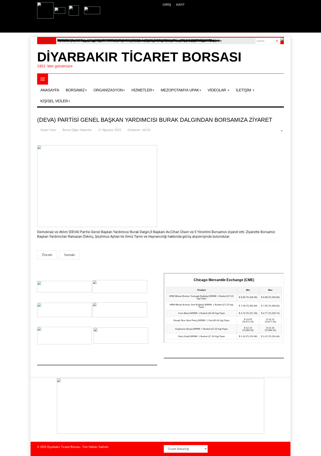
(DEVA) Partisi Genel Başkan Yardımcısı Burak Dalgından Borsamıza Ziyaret (154, 120)
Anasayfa (49, 90)
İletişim (244, 90)
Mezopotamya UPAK (180, 90)
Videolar (217, 90)
